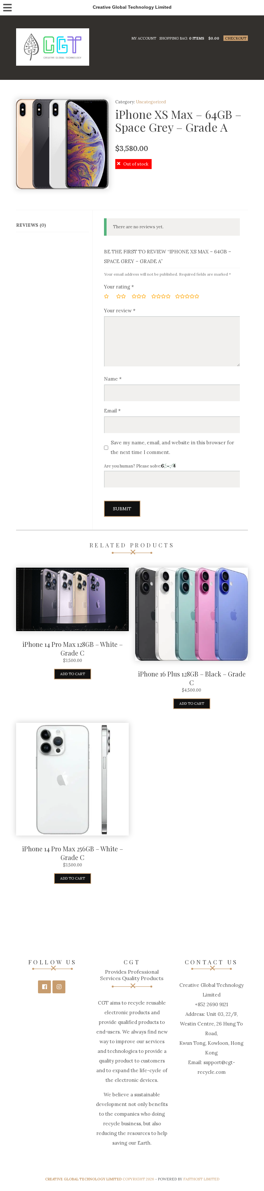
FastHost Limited (201, 1179)
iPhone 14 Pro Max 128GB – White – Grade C (72, 648)
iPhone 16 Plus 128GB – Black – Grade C (192, 678)
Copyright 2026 (99, 1179)
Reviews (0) (31, 225)
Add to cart (72, 674)
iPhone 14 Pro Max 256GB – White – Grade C (72, 853)
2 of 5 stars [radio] (121, 296)
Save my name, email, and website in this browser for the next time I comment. (172, 447)
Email (112, 411)
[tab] (52, 225)
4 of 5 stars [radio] (161, 296)
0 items (196, 38)
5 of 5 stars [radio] (186, 296)
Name (113, 379)
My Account (143, 38)
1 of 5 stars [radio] (108, 296)
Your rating (119, 287)
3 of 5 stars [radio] (139, 296)
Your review (120, 310)
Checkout (235, 38)
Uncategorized (151, 102)
